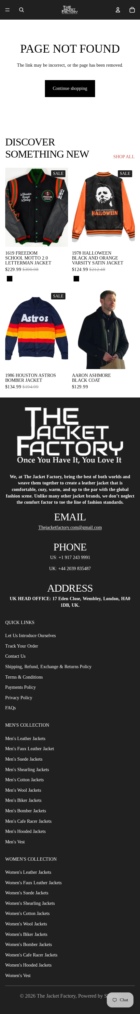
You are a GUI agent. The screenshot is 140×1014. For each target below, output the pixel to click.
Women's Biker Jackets (26, 934)
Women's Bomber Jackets (28, 944)
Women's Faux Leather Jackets (33, 882)
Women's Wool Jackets (26, 923)
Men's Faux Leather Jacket (29, 749)
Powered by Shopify (99, 996)
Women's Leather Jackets (28, 872)
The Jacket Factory (56, 996)
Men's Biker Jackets (23, 800)
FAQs (10, 708)
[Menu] (7, 9)
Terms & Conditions (24, 677)
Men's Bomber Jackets (25, 810)
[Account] (118, 10)
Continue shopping (70, 88)
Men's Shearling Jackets (27, 769)
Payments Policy (20, 687)
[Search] (21, 10)
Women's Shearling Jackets (30, 903)
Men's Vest (15, 841)
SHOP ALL (124, 156)
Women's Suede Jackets (26, 892)
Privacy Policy (18, 697)
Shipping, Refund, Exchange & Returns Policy (48, 666)
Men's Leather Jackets (25, 738)
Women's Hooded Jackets (28, 965)
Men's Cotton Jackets (24, 779)
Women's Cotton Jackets (27, 913)
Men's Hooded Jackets (25, 831)
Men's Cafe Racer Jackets (28, 821)
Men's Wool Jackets (23, 790)
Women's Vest (18, 975)
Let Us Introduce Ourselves (30, 635)
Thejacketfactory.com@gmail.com (70, 527)
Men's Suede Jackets (23, 759)
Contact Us (15, 656)
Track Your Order (21, 646)
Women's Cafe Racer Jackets (31, 955)
